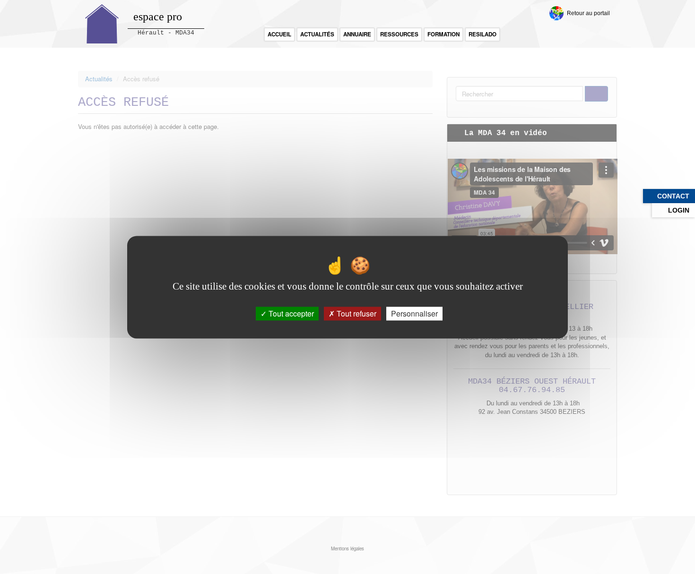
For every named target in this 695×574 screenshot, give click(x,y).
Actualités (317, 34)
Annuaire (357, 34)
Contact (673, 196)
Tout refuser (355, 313)
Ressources (399, 34)
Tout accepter (290, 313)
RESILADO (482, 34)
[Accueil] (102, 23)
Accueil (279, 34)
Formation (443, 34)
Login (678, 210)
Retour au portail (588, 13)
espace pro (157, 16)
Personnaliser (414, 313)
